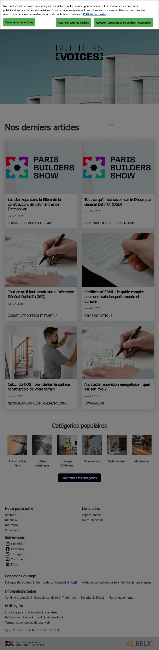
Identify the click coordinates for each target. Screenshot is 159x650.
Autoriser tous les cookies (73, 22)
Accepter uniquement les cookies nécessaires (123, 22)
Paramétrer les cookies (19, 22)
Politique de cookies (94, 14)
